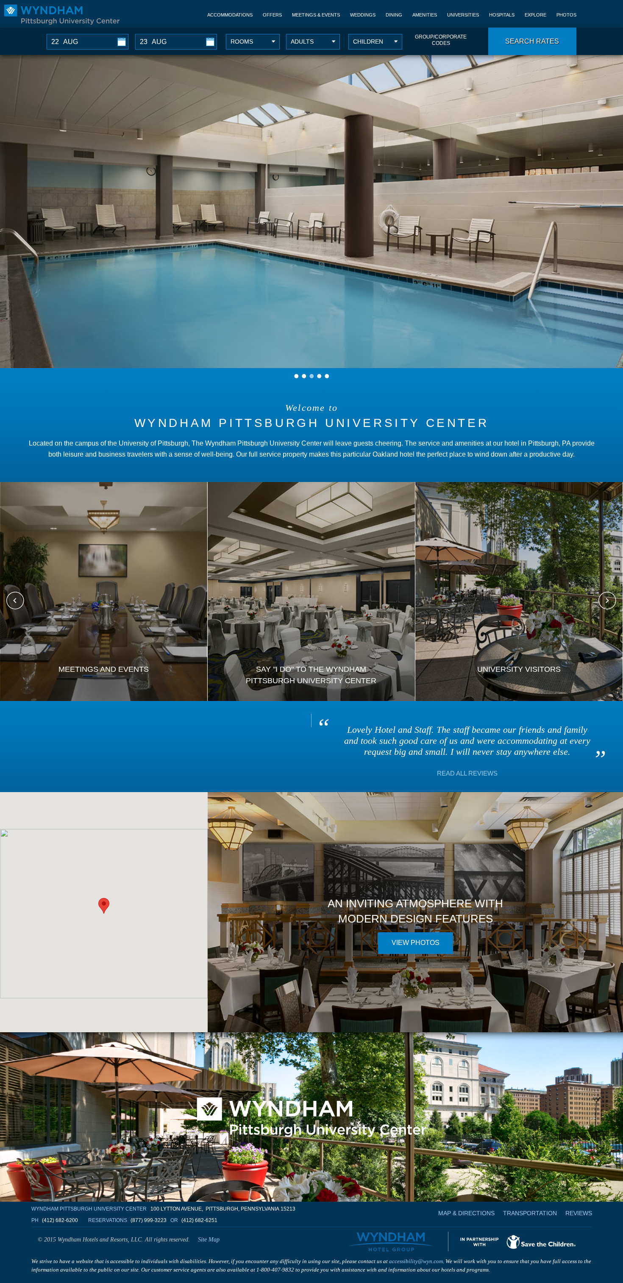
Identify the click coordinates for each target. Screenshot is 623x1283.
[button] (103, 906)
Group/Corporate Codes (441, 40)
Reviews (578, 1213)
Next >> (607, 601)
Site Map (209, 1239)
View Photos (415, 942)
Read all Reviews (467, 773)
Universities (463, 14)
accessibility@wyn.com (416, 1261)
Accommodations (230, 14)
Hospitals (502, 14)
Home (62, 14)
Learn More (103, 642)
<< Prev (15, 601)
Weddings (362, 14)
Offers (272, 14)
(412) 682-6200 (60, 1220)
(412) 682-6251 (199, 1220)
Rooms (242, 41)
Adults (302, 41)
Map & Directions (466, 1213)
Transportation (530, 1213)
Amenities (424, 14)
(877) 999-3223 (149, 1220)
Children (368, 41)
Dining (394, 14)
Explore (535, 14)
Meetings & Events (316, 14)
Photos (566, 14)
